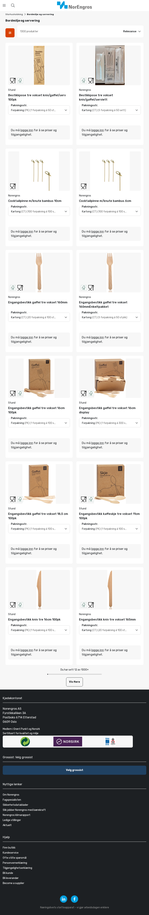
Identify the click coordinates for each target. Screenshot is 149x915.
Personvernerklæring (15, 862)
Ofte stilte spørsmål (15, 857)
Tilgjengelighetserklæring (17, 868)
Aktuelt (7, 825)
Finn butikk (9, 847)
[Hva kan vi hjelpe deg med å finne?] (12, 5)
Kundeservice (11, 852)
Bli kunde (8, 873)
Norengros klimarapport (16, 815)
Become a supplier (13, 883)
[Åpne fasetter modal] (10, 32)
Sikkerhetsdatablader (15, 804)
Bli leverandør (11, 878)
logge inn (26, 130)
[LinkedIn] (63, 899)
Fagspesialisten (12, 799)
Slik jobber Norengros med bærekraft (24, 810)
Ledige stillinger (12, 820)
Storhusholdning (14, 14)
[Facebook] (74, 899)
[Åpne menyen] (4, 5)
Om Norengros (11, 794)
